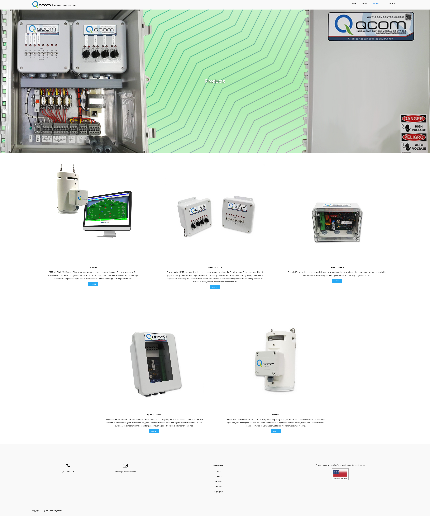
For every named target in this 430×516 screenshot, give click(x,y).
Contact (365, 3)
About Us (391, 3)
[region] (215, 81)
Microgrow (218, 492)
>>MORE (93, 284)
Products (377, 3)
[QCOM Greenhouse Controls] (54, 8)
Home (354, 3)
